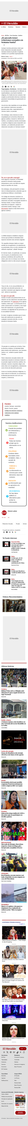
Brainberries (14, 944)
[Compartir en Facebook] (6, 87)
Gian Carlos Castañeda (6, 881)
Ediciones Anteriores (20, 1113)
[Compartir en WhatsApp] (3, 87)
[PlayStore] (20, 1052)
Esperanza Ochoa (15, 565)
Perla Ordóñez (14, 589)
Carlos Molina (4, 727)
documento (4, 208)
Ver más (4, 517)
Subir (22, 1048)
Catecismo (15, 301)
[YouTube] (14, 1052)
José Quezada (14, 552)
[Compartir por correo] (8, 87)
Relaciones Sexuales (8, 523)
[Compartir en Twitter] (11, 87)
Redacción (13, 574)
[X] (7, 1052)
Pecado (18, 523)
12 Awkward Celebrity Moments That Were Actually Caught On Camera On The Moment (13, 980)
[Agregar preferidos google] (14, 87)
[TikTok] (17, 1052)
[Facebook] (4, 1052)
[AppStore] (24, 1052)
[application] (14, 605)
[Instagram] (11, 1052)
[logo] (9, 1049)
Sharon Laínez (7, 56)
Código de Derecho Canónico (13, 410)
